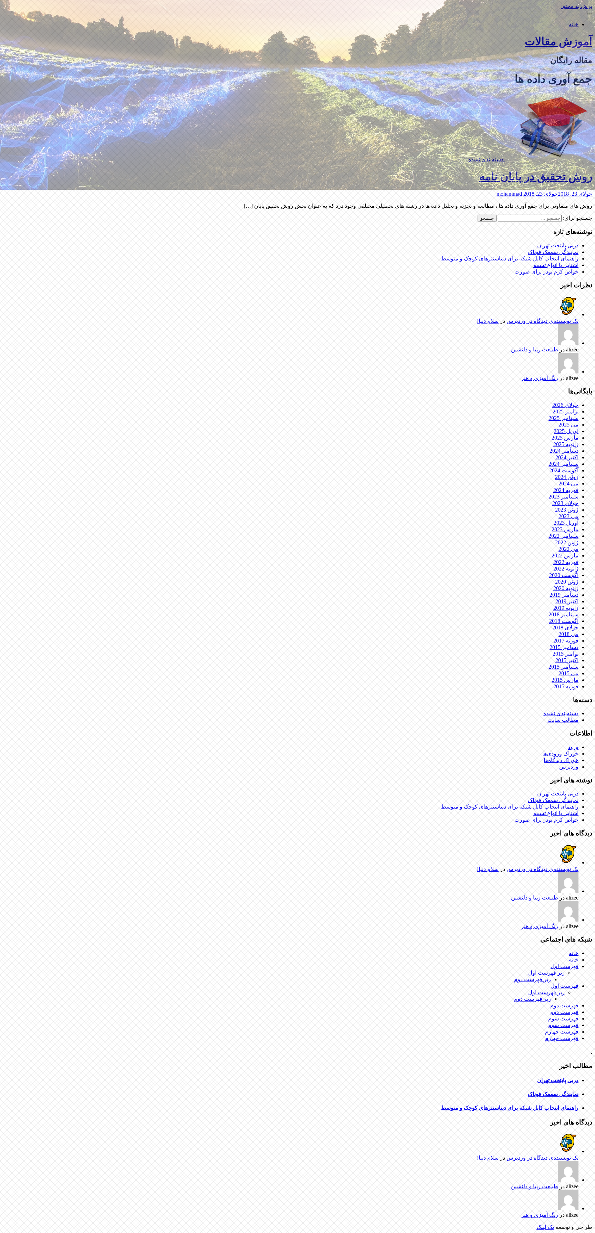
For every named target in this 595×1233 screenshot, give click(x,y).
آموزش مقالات (558, 41)
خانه (573, 24)
